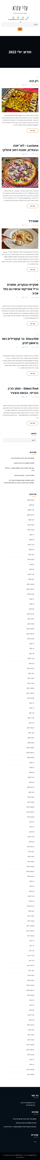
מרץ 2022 (31, 663)
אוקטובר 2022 (30, 629)
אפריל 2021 (31, 718)
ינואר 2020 (31, 792)
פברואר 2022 (30, 668)
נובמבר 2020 (30, 743)
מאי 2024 (31, 569)
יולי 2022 (31, 644)
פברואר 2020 (30, 787)
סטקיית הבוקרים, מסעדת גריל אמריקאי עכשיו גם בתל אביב (20, 289)
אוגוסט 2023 (30, 594)
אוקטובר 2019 (30, 807)
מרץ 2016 (31, 1020)
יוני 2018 (31, 886)
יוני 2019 (31, 827)
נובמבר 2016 (30, 980)
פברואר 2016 (30, 1025)
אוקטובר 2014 (30, 1069)
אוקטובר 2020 (30, 748)
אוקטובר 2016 (30, 985)
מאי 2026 (31, 505)
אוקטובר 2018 (30, 866)
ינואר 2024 (31, 579)
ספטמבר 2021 (30, 693)
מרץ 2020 (31, 782)
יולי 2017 (31, 941)
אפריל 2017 (31, 955)
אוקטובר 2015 (30, 1045)
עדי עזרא (20, 8)
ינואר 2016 (31, 1030)
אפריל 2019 (31, 837)
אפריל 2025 (31, 545)
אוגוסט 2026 (30, 500)
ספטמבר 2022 (30, 634)
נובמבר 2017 (30, 921)
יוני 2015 (31, 1064)
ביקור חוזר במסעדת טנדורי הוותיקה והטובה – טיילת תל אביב (20, 1127)
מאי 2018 (31, 891)
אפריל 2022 (31, 658)
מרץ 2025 (31, 549)
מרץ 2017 (31, 961)
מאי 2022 (31, 653)
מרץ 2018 (31, 901)
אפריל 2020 (31, 777)
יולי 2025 (31, 535)
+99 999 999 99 (30, 1105)
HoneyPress (31, 1155)
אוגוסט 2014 (30, 1074)
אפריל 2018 (31, 896)
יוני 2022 (31, 648)
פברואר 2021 (30, 728)
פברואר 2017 (30, 965)
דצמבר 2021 (31, 678)
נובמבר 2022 (30, 624)
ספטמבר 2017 (30, 931)
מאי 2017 (31, 951)
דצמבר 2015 (31, 1035)
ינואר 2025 (31, 554)
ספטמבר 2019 (30, 812)
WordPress (19, 1155)
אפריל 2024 (31, 574)
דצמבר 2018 (31, 856)
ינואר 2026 (31, 520)
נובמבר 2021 (30, 683)
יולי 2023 (31, 599)
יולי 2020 (31, 762)
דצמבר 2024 (31, 559)
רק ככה (33, 81)
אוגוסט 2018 (30, 876)
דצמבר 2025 (31, 525)
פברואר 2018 (30, 906)
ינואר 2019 (31, 852)
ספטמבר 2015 (30, 1050)
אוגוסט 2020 (30, 757)
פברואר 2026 (30, 515)
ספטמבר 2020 (30, 753)
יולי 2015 (31, 1060)
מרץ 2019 (31, 842)
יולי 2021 (31, 703)
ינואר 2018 (31, 911)
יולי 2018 (31, 881)
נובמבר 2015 (30, 1040)
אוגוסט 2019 (30, 817)
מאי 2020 (31, 772)
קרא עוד (32, 130)
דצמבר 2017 (31, 916)
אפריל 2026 (31, 510)
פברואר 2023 (30, 614)
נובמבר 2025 (30, 530)
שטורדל (33, 221)
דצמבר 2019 (31, 797)
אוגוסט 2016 (30, 995)
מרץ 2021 (31, 723)
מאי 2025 (31, 540)
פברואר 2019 (30, 847)
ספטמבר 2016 (30, 990)
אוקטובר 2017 (30, 926)
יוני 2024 (31, 564)
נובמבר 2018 (30, 861)
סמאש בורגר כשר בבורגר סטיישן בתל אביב (22, 458)
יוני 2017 (31, 946)
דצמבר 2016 (31, 975)
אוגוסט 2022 (30, 639)
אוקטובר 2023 (30, 584)
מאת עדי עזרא (34, 85)
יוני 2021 (31, 708)
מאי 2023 (31, 609)
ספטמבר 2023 (30, 589)
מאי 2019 (31, 832)
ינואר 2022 (31, 673)
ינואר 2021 (31, 733)
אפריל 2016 (31, 1015)
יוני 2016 (31, 1005)
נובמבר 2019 (30, 802)
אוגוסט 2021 (30, 698)
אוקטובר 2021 (30, 688)
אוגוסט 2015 (30, 1055)
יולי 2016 (31, 1000)
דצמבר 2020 (31, 738)
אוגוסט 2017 (30, 936)
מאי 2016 (31, 1010)
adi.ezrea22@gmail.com (28, 1103)
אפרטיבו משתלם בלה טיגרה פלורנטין (24, 463)
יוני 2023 (31, 604)
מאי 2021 (31, 713)
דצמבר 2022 (31, 619)
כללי (37, 77)
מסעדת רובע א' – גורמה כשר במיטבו (24, 475)
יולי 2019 (31, 822)
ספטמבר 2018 (30, 871)
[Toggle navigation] (20, 29)
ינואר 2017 (31, 970)
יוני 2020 (31, 767)
